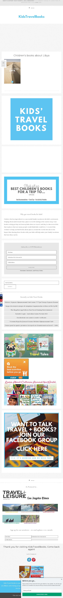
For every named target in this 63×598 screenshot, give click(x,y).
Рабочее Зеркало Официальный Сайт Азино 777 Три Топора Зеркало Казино (31, 302)
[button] (42, 581)
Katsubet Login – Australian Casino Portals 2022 (31, 314)
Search (10, 286)
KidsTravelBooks (31, 17)
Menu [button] (32, 8)
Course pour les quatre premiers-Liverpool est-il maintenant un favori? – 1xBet (31, 325)
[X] (1, 298)
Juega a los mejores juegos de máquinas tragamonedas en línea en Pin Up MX (31, 306)
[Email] (1, 303)
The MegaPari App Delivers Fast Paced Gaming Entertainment (31, 310)
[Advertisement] (31, 36)
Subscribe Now (42, 594)
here (36, 2)
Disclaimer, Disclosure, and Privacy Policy (31, 270)
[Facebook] (1, 295)
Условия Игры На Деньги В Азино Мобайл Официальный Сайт (31, 321)
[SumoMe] (1, 305)
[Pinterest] (1, 300)
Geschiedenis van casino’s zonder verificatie (31, 317)
